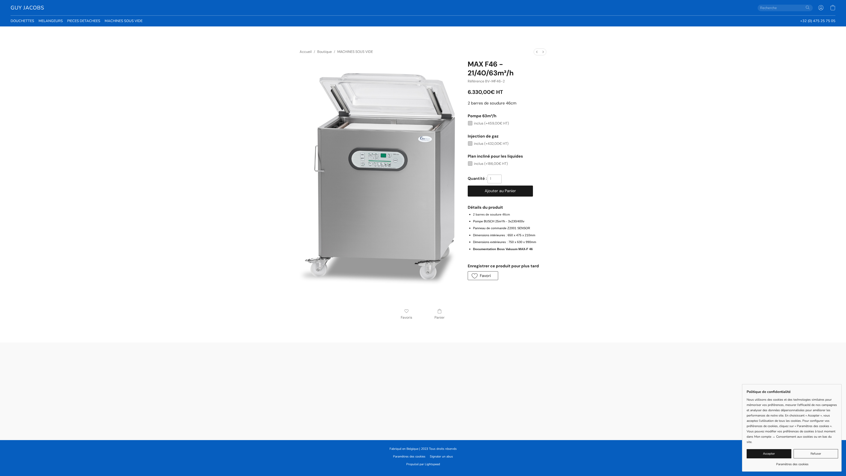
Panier (439, 317)
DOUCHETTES (22, 21)
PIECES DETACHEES (83, 21)
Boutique (324, 51)
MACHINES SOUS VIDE (124, 21)
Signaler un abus (441, 456)
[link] (792, 462)
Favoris (406, 317)
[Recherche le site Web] (807, 7)
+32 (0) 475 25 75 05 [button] (817, 21)
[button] (27, 7)
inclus (491, 123)
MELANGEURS (51, 21)
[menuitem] (537, 52)
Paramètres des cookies (409, 456)
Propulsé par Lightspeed (423, 464)
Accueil (306, 51)
